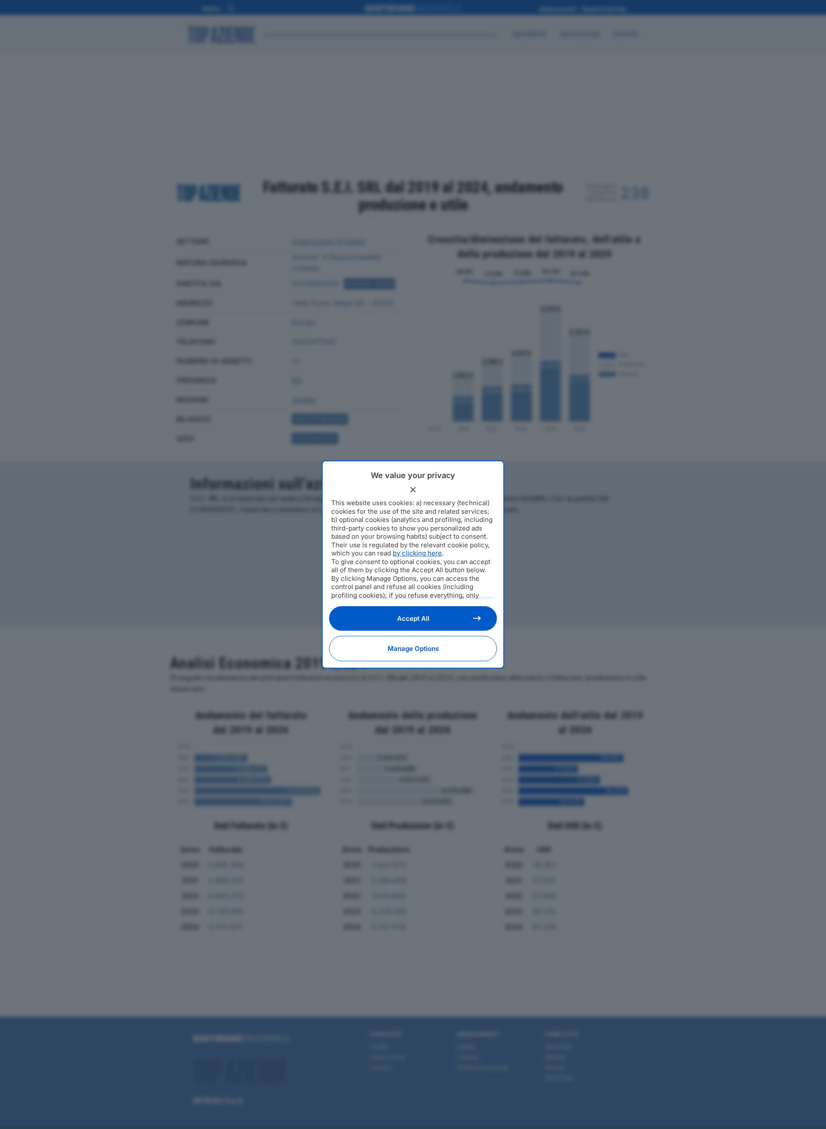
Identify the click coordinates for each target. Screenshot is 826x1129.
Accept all (413, 618)
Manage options (413, 648)
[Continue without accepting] (413, 489)
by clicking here (417, 553)
